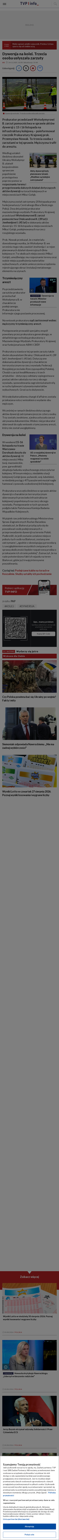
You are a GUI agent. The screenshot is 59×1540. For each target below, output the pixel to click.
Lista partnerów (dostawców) (16, 1519)
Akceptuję (29, 1526)
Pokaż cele (29, 1534)
